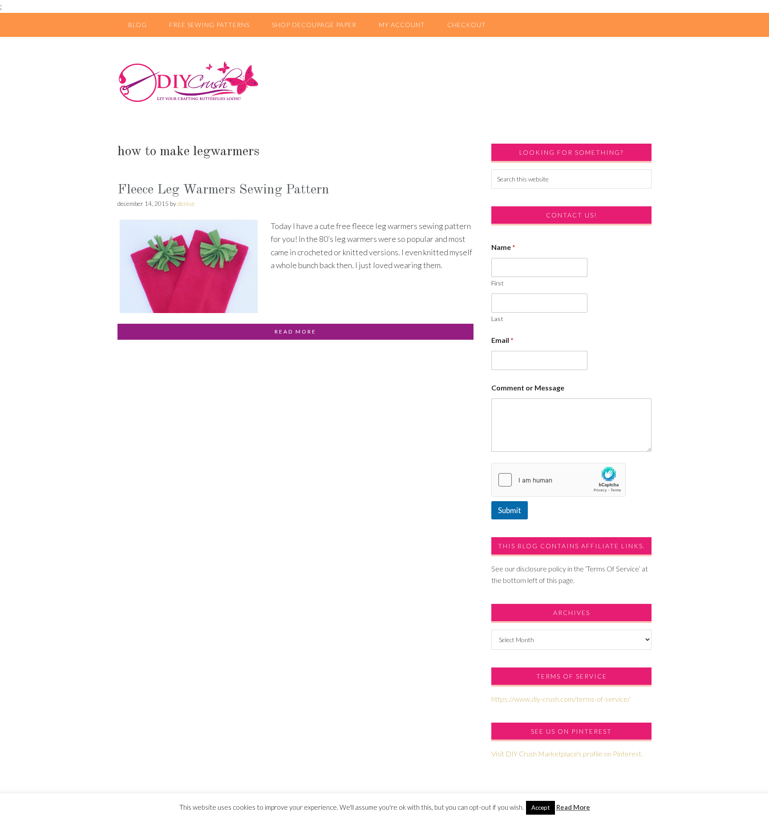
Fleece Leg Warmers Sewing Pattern (223, 190)
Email (502, 340)
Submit (509, 510)
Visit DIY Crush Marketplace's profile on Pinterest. (567, 753)
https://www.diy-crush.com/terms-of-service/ (560, 699)
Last (497, 318)
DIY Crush (384, 81)
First (497, 283)
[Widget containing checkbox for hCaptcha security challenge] (558, 480)
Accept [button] (540, 807)
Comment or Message (527, 387)
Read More (573, 807)
